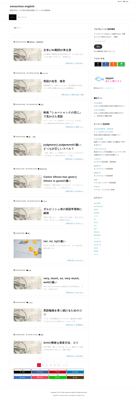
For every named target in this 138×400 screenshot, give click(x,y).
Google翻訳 (98, 103)
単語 (34, 136)
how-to (96, 254)
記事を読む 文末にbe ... (75, 63)
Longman (97, 159)
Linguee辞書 (98, 139)
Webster (97, 186)
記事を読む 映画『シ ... (75, 127)
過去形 (96, 248)
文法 (42, 104)
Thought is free (80, 395)
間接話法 (32, 42)
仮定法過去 (97, 203)
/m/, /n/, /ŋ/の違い (54, 241)
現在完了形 (43, 169)
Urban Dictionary (100, 149)
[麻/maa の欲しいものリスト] (108, 79)
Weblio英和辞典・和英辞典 (103, 129)
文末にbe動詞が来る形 (57, 50)
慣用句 (96, 209)
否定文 (96, 222)
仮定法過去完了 (99, 206)
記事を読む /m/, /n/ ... (75, 260)
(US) (97, 173)
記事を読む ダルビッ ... (75, 223)
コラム (45, 201)
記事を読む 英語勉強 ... (75, 325)
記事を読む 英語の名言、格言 (72, 94)
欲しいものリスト (107, 88)
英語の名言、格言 (54, 81)
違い (29, 136)
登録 (98, 47)
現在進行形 (97, 241)
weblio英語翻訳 (99, 110)
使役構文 (96, 213)
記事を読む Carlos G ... (75, 191)
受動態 (96, 251)
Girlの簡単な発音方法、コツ (60, 342)
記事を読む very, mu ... (75, 292)
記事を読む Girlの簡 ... (75, 356)
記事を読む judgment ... (74, 159)
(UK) (97, 166)
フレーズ (45, 73)
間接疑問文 (39, 42)
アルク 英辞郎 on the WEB (103, 132)
